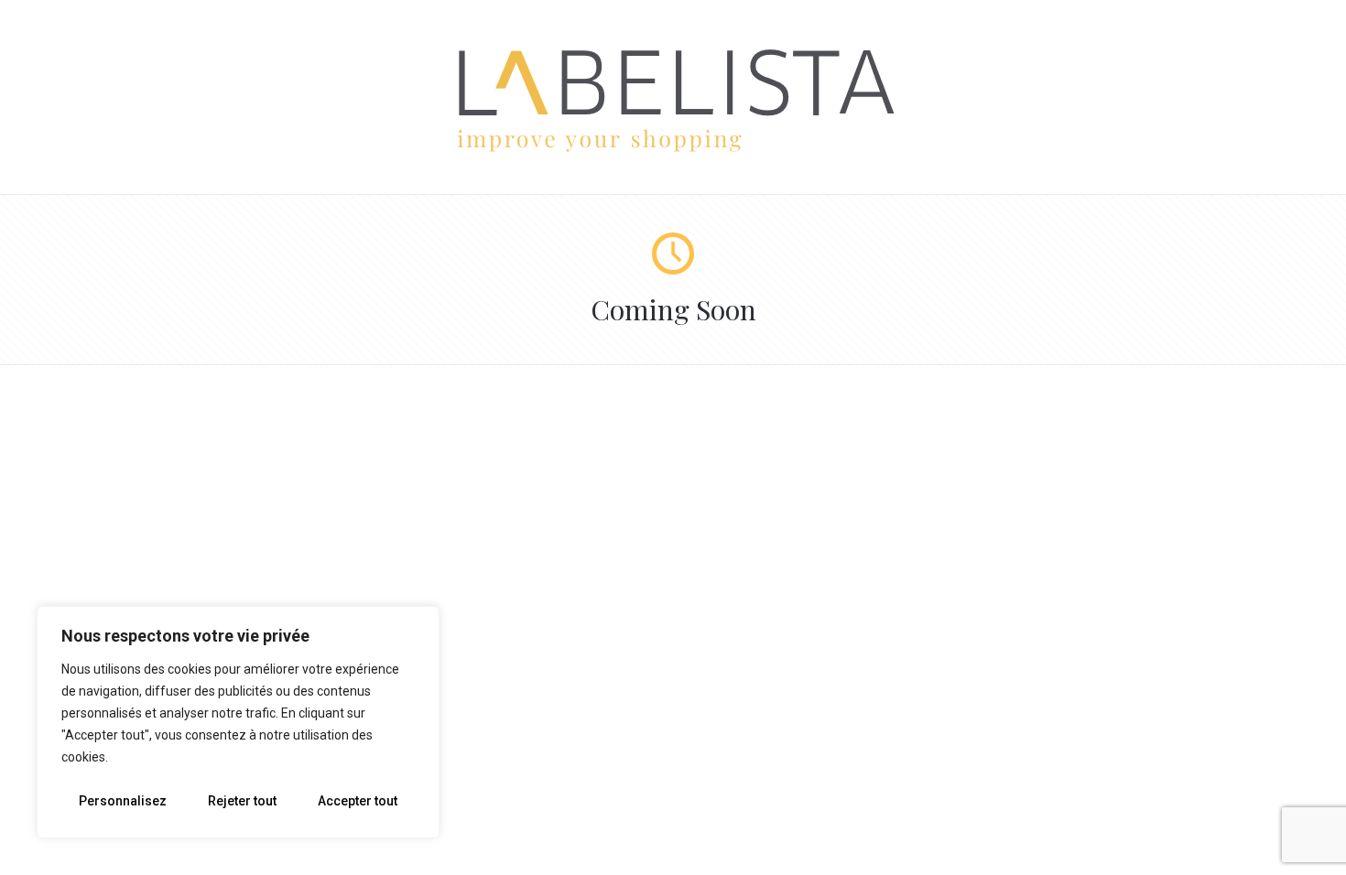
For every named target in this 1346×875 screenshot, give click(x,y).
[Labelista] (673, 148)
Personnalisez (123, 801)
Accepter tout (357, 801)
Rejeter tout (242, 801)
